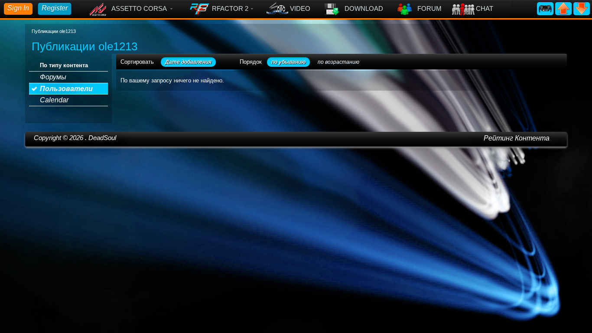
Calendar (54, 100)
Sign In (18, 8)
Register (55, 8)
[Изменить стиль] (546, 8)
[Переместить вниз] (581, 8)
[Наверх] (564, 8)
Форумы (53, 77)
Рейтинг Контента (517, 138)
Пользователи (66, 88)
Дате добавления (188, 62)
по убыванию (288, 62)
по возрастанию (338, 62)
